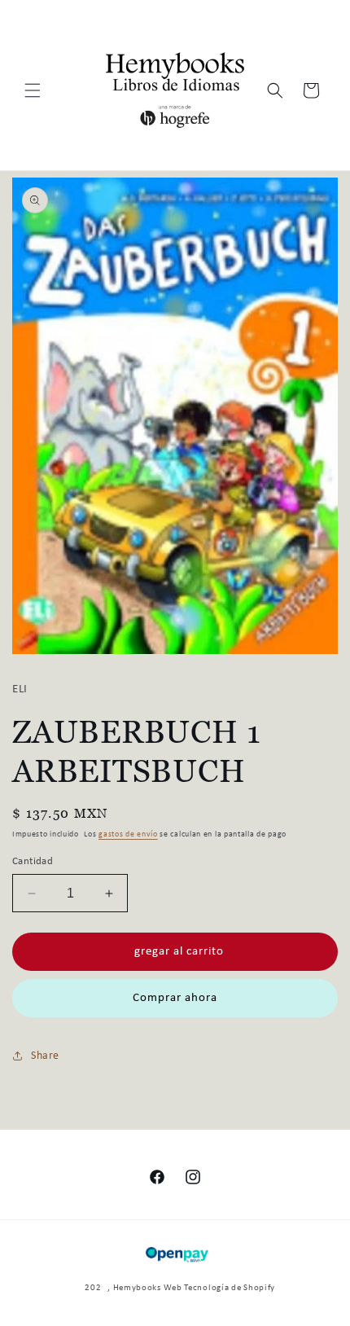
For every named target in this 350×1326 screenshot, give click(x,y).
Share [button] (45, 1056)
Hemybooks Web (147, 1288)
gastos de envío (128, 834)
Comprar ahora (175, 998)
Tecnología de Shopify (229, 1288)
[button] (32, 90)
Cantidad (32, 861)
